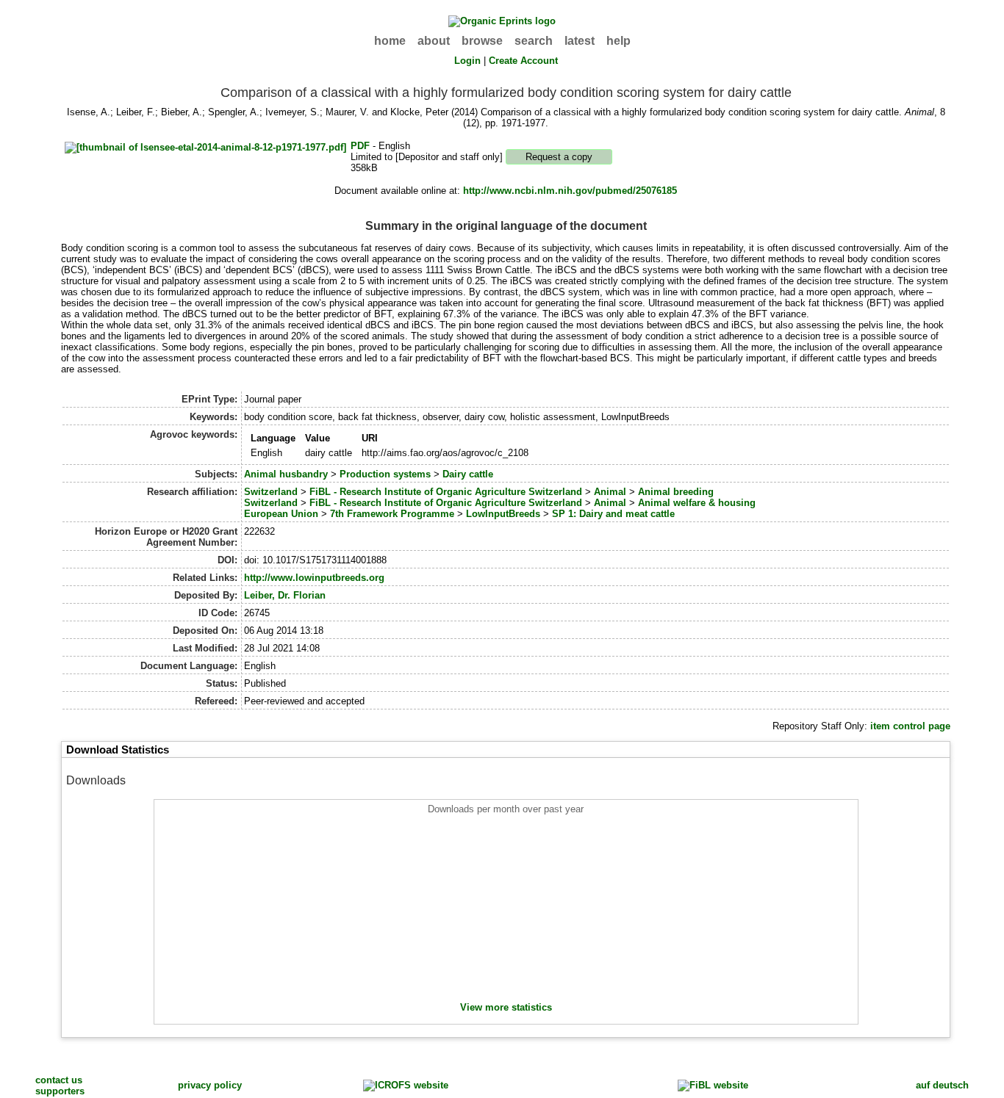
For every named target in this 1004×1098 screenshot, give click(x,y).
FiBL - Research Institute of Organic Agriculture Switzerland (445, 491)
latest (579, 41)
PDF (360, 145)
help (618, 41)
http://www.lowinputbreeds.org (314, 577)
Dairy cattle (467, 474)
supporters (60, 1091)
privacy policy (210, 1085)
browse (482, 41)
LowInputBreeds (503, 513)
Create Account (523, 60)
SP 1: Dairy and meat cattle (613, 513)
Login (467, 60)
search (533, 41)
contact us (58, 1080)
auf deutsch (942, 1085)
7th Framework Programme (392, 513)
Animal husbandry (286, 474)
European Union (281, 513)
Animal (610, 491)
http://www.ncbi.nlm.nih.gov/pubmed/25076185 (570, 190)
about (433, 41)
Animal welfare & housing (697, 502)
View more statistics (506, 1007)
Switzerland (271, 491)
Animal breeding (676, 491)
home (390, 41)
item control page (910, 726)
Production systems (385, 474)
